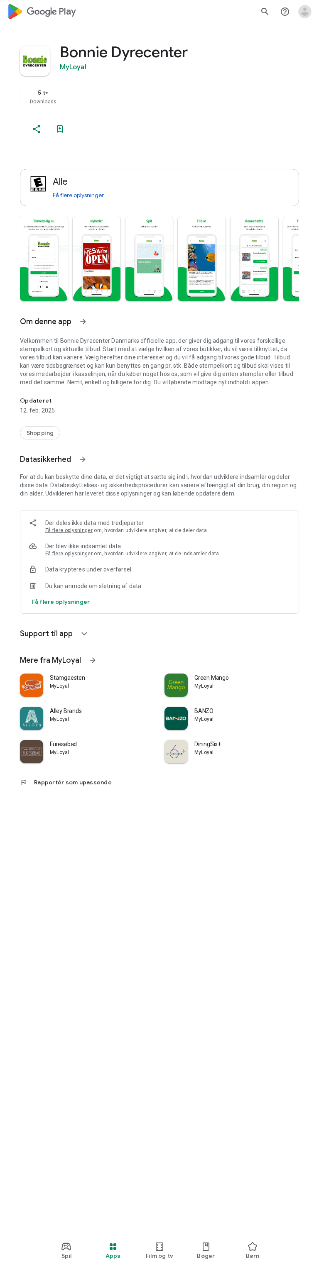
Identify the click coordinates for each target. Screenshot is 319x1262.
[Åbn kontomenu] (305, 12)
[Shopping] (40, 433)
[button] (44, 258)
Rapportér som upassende (66, 782)
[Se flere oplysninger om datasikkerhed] (61, 602)
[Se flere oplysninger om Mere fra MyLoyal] (93, 660)
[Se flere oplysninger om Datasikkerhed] (83, 459)
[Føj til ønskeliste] (60, 129)
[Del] (37, 129)
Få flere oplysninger (78, 195)
